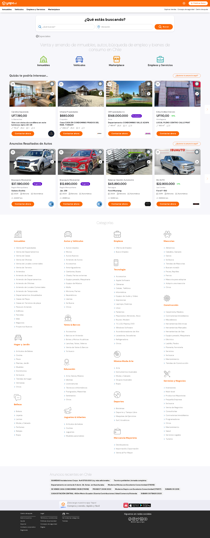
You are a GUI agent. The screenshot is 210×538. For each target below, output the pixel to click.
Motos (69, 252)
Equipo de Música (74, 283)
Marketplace (54, 9)
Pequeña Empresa (174, 399)
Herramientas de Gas (175, 331)
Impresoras (121, 300)
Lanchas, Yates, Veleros (76, 343)
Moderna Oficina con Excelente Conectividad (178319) (131, 485)
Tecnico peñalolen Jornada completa (130, 480)
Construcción (171, 305)
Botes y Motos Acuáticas (77, 339)
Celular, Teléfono (123, 288)
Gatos (168, 255)
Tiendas (65, 521)
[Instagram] (134, 519)
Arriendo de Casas (24, 275)
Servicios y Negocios (175, 380)
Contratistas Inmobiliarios (177, 316)
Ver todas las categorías (70, 518)
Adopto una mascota (175, 283)
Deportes (119, 401)
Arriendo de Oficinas (25, 283)
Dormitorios (21, 371)
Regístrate (24, 530)
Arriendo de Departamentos (28, 279)
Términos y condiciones (48, 518)
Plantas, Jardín (22, 363)
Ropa (18, 435)
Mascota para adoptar (176, 279)
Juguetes (70, 432)
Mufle (68, 287)
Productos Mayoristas (176, 395)
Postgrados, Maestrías (76, 391)
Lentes (19, 419)
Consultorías (171, 411)
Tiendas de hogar (24, 379)
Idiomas (69, 380)
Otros (18, 386)
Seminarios (71, 395)
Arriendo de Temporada (26, 291)
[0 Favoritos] (13, 152)
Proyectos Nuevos (24, 326)
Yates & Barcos (72, 324)
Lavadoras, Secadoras (126, 335)
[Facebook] (130, 519)
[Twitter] (138, 519)
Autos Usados (72, 248)
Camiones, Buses (73, 271)
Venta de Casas (23, 255)
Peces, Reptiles (172, 271)
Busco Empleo (122, 252)
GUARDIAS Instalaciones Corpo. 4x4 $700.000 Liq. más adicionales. (80, 480)
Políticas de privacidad (48, 521)
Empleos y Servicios (36, 9)
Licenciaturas (72, 383)
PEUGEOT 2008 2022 (102, 489)
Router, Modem (123, 319)
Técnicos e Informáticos (76, 387)
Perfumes (20, 427)
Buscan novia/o (172, 267)
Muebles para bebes (75, 436)
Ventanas (20, 383)
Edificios (19, 311)
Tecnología (120, 269)
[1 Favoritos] (109, 84)
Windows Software (124, 327)
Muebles (19, 367)
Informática (121, 292)
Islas (18, 318)
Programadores (173, 419)
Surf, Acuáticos (122, 420)
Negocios (20, 322)
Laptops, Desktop (124, 304)
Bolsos (19, 411)
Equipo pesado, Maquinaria (78, 279)
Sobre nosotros (26, 518)
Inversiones (171, 387)
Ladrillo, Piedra (172, 343)
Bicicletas (120, 408)
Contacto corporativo (28, 527)
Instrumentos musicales (126, 372)
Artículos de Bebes (24, 351)
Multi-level (170, 391)
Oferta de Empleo (124, 248)
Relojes (19, 431)
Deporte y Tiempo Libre (126, 412)
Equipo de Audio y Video (127, 296)
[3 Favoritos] (61, 84)
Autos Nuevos (72, 255)
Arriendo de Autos (74, 259)
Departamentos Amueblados (29, 295)
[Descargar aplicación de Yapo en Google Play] (145, 505)
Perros (169, 275)
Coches (69, 428)
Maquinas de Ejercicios (126, 416)
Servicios (170, 351)
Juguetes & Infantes (75, 417)
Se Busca (70, 303)
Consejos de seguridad (186, 9)
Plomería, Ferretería (174, 347)
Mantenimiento (172, 359)
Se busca (20, 375)
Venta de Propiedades (26, 248)
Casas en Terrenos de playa (28, 303)
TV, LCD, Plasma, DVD (125, 323)
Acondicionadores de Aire (127, 331)
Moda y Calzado (23, 423)
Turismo (169, 439)
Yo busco (70, 351)
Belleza (18, 404)
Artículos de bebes (74, 424)
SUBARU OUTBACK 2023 (151, 493)
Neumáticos (71, 295)
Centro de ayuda (202, 9)
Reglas (42, 527)
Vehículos (19, 9)
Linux (118, 308)
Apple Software (123, 280)
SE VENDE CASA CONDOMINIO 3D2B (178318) (70, 489)
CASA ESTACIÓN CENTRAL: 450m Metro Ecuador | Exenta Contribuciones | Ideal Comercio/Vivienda (94, 493)
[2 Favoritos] (13, 84)
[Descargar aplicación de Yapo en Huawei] (126, 505)
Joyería (19, 415)
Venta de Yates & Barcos (77, 347)
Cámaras (120, 284)
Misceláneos (171, 319)
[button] (52, 93)
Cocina (19, 355)
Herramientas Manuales (176, 327)
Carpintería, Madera (174, 312)
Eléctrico (170, 339)
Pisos (18, 359)
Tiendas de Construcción (177, 363)
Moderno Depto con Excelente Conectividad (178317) (138, 489)
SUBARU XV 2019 (172, 489)
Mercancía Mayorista (125, 437)
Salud (168, 431)
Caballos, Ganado (173, 252)
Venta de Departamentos (27, 252)
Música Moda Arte (123, 361)
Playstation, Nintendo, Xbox (128, 316)
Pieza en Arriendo (24, 307)
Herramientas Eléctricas (176, 323)
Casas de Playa (23, 299)
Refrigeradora (122, 339)
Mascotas (169, 241)
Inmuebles (7, 9)
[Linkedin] (142, 519)
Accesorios (71, 263)
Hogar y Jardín (22, 344)
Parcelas (20, 315)
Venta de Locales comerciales (29, 263)
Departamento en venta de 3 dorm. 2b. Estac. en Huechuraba (77, 485)
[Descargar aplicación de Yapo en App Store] (134, 505)
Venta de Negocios (174, 407)
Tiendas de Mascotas (175, 263)
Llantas (69, 299)
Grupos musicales (124, 380)
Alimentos (170, 248)
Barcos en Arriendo (74, 335)
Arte (118, 368)
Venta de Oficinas (24, 259)
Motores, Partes (73, 291)
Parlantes (120, 312)
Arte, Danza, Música (74, 376)
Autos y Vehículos (73, 241)
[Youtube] (145, 519)
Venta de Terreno (24, 267)
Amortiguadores (73, 267)
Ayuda (22, 521)
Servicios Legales (173, 435)
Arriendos (20, 271)
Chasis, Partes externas (76, 275)
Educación (69, 369)
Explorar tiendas (170, 9)
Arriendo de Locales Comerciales (30, 287)
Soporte (23, 524)
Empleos (118, 241)
